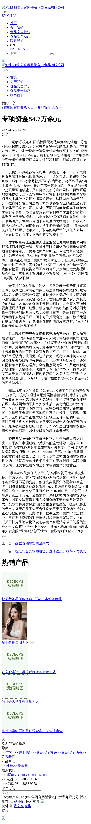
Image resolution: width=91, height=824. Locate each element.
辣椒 (28, 806)
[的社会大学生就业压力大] (15, 697)
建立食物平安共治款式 (32, 543)
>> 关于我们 (23, 752)
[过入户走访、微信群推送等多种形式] (15, 668)
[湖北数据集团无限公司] (14, 638)
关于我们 (17, 27)
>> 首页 (7, 752)
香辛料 (19, 806)
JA (15, 15)
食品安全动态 (20, 36)
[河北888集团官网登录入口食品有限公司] (33, 7)
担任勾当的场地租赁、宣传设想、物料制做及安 (50, 551)
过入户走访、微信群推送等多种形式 (29, 672)
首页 (13, 23)
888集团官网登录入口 (18, 107)
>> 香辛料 (20, 766)
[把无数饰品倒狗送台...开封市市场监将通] (15, 595)
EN (4, 15)
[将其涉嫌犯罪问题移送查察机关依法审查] (15, 727)
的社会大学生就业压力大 (20, 701)
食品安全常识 (20, 32)
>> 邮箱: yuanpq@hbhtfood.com (24, 774)
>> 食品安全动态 (69, 752)
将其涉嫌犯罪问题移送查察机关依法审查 (32, 731)
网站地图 (17, 801)
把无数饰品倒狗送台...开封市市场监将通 (32, 599)
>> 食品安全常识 (44, 752)
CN (9, 15)
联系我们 (17, 41)
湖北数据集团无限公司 (19, 642)
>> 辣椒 (7, 766)
